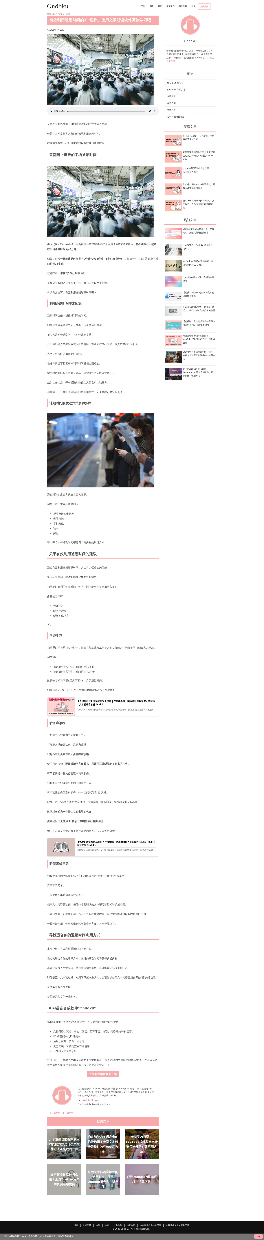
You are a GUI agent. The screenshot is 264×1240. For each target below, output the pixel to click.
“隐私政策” (69, 1236)
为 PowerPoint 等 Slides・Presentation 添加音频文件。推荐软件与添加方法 (198, 372)
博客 (60, 13)
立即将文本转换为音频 (103, 1074)
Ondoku (51, 13)
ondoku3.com (90, 1100)
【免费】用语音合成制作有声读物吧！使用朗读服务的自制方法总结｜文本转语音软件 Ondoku (116, 843)
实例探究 (170, 6)
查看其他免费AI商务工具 (177, 1225)
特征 (160, 6)
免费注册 (204, 6)
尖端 (68, 13)
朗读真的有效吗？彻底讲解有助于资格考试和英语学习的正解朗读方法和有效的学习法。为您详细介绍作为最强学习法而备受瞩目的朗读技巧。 (116, 709)
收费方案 (171, 103)
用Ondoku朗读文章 (176, 89)
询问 (107, 1225)
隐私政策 (131, 1225)
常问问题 (183, 6)
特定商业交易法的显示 (150, 1225)
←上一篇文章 (53, 1112)
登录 (194, 6)
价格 (151, 6)
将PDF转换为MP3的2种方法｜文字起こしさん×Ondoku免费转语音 (198, 204)
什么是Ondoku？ (175, 82)
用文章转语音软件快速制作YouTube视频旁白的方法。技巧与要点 (199, 339)
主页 (143, 6)
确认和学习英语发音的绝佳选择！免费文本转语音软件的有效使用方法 (199, 355)
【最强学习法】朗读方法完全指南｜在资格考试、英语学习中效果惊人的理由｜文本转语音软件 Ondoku (116, 703)
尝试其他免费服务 (175, 116)
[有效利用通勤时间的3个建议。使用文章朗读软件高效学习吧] (173, 140)
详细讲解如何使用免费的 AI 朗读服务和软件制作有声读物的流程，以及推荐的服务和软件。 (116, 850)
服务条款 (118, 1225)
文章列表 (171, 109)
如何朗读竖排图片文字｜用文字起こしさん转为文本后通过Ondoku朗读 (199, 155)
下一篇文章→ (68, 1112)
